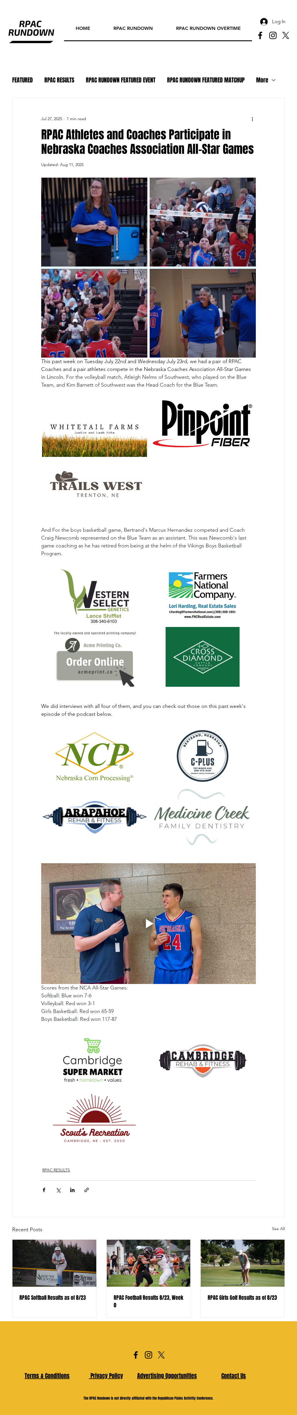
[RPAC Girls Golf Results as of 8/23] (243, 1263)
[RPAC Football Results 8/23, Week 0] (149, 1263)
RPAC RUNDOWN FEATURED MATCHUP (206, 80)
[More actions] (252, 118)
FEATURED (22, 80)
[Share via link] (86, 1190)
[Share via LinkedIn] (72, 1190)
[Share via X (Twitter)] (58, 1190)
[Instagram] (273, 35)
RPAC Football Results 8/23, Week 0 (148, 1301)
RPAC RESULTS (59, 80)
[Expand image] (94, 427)
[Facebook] (260, 35)
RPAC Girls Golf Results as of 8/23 (242, 1298)
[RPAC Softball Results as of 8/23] (54, 1263)
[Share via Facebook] (44, 1190)
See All (278, 1228)
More (262, 80)
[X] (286, 35)
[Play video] (148, 923)
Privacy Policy (106, 1375)
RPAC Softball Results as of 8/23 (52, 1298)
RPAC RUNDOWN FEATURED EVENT (120, 80)
